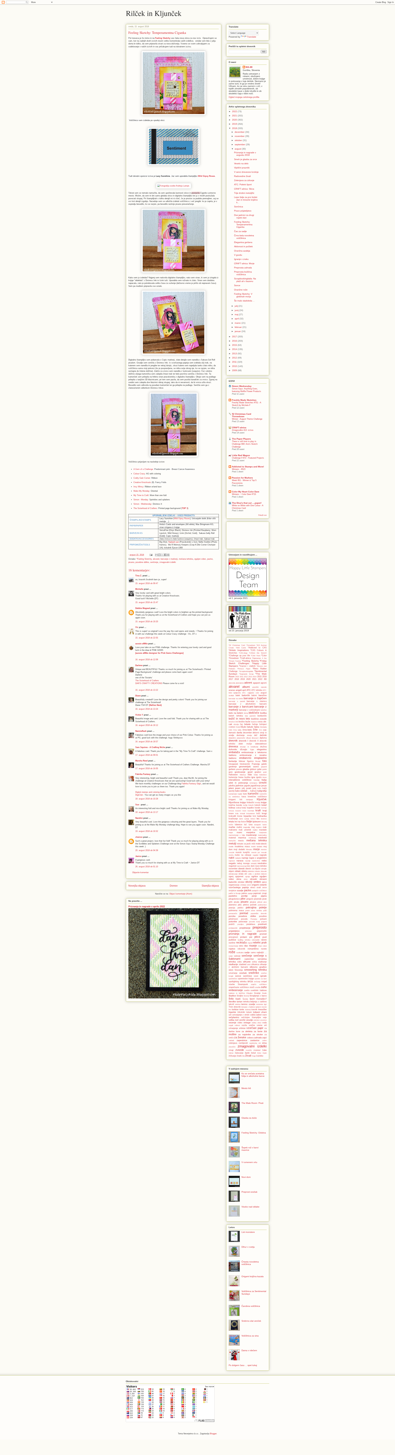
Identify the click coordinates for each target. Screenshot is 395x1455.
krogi (264, 813)
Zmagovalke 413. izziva (242, 430)
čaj (241, 724)
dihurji (248, 738)
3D (265, 679)
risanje (253, 945)
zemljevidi (243, 1043)
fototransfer (245, 764)
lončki (231, 825)
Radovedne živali (242, 176)
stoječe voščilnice (259, 984)
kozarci (238, 811)
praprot (264, 922)
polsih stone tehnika (253, 910)
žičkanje (232, 1056)
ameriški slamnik (259, 687)
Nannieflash (141, 731)
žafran (231, 1053)
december (240, 132)
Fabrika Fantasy (142, 774)
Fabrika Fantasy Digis (191, 783)
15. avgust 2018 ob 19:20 (146, 621)
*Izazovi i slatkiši (247, 666)
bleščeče (254, 712)
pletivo (246, 905)
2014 (235, 349)
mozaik (264, 852)
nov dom (251, 866)
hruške (247, 777)
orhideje (243, 885)
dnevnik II (254, 741)
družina (263, 747)
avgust (238, 149)
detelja (249, 735)
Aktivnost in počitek (243, 246)
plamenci (233, 905)
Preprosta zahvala (243, 267)
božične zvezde (259, 719)
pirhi (230, 902)
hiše (250, 774)
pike (243, 898)
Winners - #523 (238, 469)
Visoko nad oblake (250, 1206)
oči (245, 874)
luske (265, 825)
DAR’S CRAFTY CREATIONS (148, 683)
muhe (237, 855)
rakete (264, 940)
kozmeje (251, 811)
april (237, 318)
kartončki (253, 793)
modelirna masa (242, 846)
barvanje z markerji (169, 559)
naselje (247, 861)
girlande (239, 769)
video (239, 1023)
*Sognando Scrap (246, 674)
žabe (264, 1050)
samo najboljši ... (259, 952)
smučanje (233, 973)
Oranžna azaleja (242, 251)
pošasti (263, 919)
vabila (252, 1015)
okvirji (248, 881)
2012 (235, 357)
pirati (264, 899)
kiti (241, 799)
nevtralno (262, 863)
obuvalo (264, 871)
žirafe (239, 1056)
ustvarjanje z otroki (240, 1015)
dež (255, 735)
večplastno (234, 1017)
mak (265, 827)
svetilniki (254, 990)
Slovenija (239, 970)
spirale (263, 976)
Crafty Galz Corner (141, 478)
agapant (256, 683)
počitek (253, 905)
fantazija (233, 761)
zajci (264, 1037)
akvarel (156, 559)
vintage (247, 1022)
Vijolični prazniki (241, 167)
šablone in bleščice (237, 993)
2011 (234, 362)
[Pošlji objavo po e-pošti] (156, 554)
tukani (249, 1012)
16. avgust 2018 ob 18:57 (146, 741)
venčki (242, 1020)
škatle (264, 993)
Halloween (233, 775)
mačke (232, 827)
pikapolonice (234, 899)
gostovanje (240, 772)
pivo (265, 902)
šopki (238, 999)
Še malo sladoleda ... (244, 300)
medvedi (262, 837)
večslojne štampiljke (251, 1017)
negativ (232, 863)
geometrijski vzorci (249, 766)
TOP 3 (185, 508)
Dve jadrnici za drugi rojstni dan (244, 216)
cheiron (139, 837)
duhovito (233, 749)
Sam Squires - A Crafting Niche (150, 747)
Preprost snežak (249, 1192)
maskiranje (251, 835)
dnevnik (233, 740)
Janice (138, 856)
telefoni (237, 1004)
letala (231, 821)
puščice (232, 939)
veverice (263, 1020)
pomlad (244, 913)
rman (260, 946)
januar (238, 331)
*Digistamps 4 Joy (259, 658)
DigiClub (139, 795)
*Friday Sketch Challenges (248, 662)
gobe (259, 769)
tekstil (231, 1004)
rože (232, 952)
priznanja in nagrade (243, 933)
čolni (230, 730)
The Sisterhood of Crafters (145, 508)
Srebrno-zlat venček (251, 1321)
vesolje (249, 1020)
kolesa (232, 807)
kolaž (264, 805)
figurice (250, 761)
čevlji (238, 727)
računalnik (256, 940)
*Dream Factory (235, 661)
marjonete (263, 832)
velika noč (234, 1020)
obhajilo (264, 869)
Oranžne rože (240, 289)
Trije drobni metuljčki (244, 193)
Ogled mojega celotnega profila (244, 97)
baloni (254, 695)
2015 (235, 345)
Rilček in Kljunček (153, 13)
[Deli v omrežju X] (162, 554)
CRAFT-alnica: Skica (244, 189)
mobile (231, 846)
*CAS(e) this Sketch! (258, 653)
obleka (244, 871)
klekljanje (249, 800)
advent (248, 682)
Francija (256, 764)
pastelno (233, 896)
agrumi (264, 683)
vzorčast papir (254, 1028)
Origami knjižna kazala (252, 1276)
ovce (264, 887)
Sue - (137, 804)
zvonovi (257, 1050)
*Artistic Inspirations (239, 650)
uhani (264, 1012)
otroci (252, 887)
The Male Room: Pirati (252, 1103)
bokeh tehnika (236, 716)
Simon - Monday (140, 499)
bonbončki (262, 716)
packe (210, 559)
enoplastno (260, 757)
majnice (259, 827)
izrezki (263, 782)
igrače (259, 777)
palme (244, 893)
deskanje (241, 735)
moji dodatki (239, 849)
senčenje (154, 562)
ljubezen (257, 821)
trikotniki (241, 1012)
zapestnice (242, 1040)
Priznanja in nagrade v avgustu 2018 (245, 153)
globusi (253, 769)
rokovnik (241, 949)
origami (255, 884)
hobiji (256, 775)
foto (264, 761)
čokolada (263, 727)
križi (258, 813)
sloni (231, 970)
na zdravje (246, 855)
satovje (237, 956)
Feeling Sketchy (162, 38)
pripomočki (262, 931)
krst (254, 816)
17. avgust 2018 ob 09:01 (146, 755)
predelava (250, 924)
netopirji (253, 863)
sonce (238, 976)
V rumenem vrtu (249, 1162)
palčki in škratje (235, 893)
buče (247, 721)
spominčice (233, 979)
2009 (235, 370)
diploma (263, 738)
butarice (254, 722)
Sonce (237, 285)
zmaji (231, 1050)
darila (239, 732)
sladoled (242, 964)
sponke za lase (261, 979)
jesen (237, 788)
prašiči (232, 924)
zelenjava (233, 1043)
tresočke (262, 1009)
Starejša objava (210, 885)
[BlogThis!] (159, 554)
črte (255, 729)
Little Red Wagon (241, 455)
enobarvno (245, 757)
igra (253, 777)
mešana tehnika (186, 559)
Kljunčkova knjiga (237, 802)
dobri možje (245, 744)
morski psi (255, 852)
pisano (131, 562)
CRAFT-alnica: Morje (244, 263)
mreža (231, 855)
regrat (250, 943)
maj (237, 314)
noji (238, 866)
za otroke (258, 1034)
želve (259, 1053)
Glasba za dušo (249, 1118)
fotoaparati (233, 764)
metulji (232, 843)
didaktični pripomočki (237, 738)
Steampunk (243, 984)
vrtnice (242, 1028)
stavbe (232, 984)
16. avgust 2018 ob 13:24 (146, 709)
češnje (255, 724)
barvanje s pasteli (237, 701)
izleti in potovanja (238, 783)
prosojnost (233, 937)
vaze (264, 1015)
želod (253, 1053)
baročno (263, 695)
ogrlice (254, 876)
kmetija (257, 802)
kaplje (240, 794)
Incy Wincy (138, 486)
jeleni (231, 788)
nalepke (238, 858)
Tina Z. (138, 575)
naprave (232, 861)
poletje (263, 907)
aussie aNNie (141, 643)
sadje (247, 952)
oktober (239, 140)
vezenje (232, 1022)
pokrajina (251, 907)
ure (230, 1015)
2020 (235, 120)
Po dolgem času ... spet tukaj (243, 1365)
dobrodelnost (261, 744)
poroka (232, 916)
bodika (263, 713)
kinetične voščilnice (257, 797)
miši (253, 844)
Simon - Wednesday (142, 504)
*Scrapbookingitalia (246, 671)
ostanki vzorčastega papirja (248, 886)
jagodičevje (256, 786)
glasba (246, 769)
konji (244, 808)
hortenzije (233, 777)
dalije (265, 730)
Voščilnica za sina (250, 1335)
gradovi (258, 772)
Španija (245, 999)
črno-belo (247, 730)
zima (264, 1043)
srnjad (264, 982)
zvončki (249, 1050)
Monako (249, 849)
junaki (248, 788)
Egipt (252, 749)
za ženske (240, 1037)
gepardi (264, 767)
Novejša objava (137, 885)
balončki (246, 695)
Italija (264, 780)
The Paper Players (241, 439)
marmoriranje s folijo (237, 835)
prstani (243, 937)
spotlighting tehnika (237, 982)
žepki (265, 1053)
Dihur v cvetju (248, 1247)
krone (239, 816)
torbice (235, 1009)
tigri (265, 1004)
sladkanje (262, 962)
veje (265, 1017)
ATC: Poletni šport (243, 184)
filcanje (257, 761)
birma (246, 713)
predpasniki (233, 928)
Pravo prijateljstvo (242, 211)
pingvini (249, 899)
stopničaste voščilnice (239, 987)
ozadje (240, 890)
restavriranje (233, 946)
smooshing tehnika (255, 969)
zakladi (231, 1040)
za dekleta (247, 1031)
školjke (240, 996)
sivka (254, 962)
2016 (235, 341)
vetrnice (257, 1020)
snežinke (254, 972)
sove (256, 976)
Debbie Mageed (142, 608)
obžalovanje (233, 874)
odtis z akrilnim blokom (257, 874)
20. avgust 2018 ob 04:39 (146, 850)
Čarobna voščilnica (250, 1306)
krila (236, 813)
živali (248, 1055)
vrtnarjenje (233, 1028)
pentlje (244, 896)
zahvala (258, 1037)
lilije (239, 822)
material (232, 838)
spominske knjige (246, 979)
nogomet (232, 866)
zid (259, 1043)
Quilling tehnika (244, 940)
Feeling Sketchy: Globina (253, 1132)
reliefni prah (260, 942)
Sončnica (238, 206)
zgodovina (253, 1043)
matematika (262, 835)
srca (250, 981)
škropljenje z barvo (258, 996)
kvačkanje (233, 819)
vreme (259, 1025)
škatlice (232, 995)
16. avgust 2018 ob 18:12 (146, 725)
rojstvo (232, 948)
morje (256, 849)
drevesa (233, 746)
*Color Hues (255, 656)
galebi (264, 764)
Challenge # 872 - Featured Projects (248, 458)
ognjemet (239, 876)
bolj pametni (250, 716)
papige (250, 893)
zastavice (254, 1040)
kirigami (232, 799)
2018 (235, 128)
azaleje (231, 695)
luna (250, 825)
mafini (239, 827)
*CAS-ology (243, 653)
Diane (138, 696)
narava (240, 860)
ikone (265, 777)
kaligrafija (262, 791)
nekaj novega (243, 863)
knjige (264, 802)
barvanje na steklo (236, 698)
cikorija (236, 724)
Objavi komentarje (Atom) (180, 894)
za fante (258, 1031)
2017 (235, 336)
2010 (235, 366)
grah (265, 772)
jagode (247, 786)
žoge (254, 1056)
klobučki (250, 802)
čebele (247, 724)
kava (244, 797)
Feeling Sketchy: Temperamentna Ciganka (243, 224)
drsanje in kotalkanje (249, 747)
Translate (251, 37)
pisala (236, 902)
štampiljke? (261, 999)
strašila (257, 987)
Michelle (139, 589)
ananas (232, 690)
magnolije (246, 827)
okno (245, 879)
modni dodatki (256, 846)
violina (254, 1023)
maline (255, 830)
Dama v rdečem (249, 1350)
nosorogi (243, 866)
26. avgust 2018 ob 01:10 (146, 866)
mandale (263, 830)
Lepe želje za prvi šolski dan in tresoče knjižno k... (246, 200)
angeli (239, 690)
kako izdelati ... (242, 791)
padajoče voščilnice (259, 891)
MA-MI (249, 67)
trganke (232, 1012)
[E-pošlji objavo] (151, 555)
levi (236, 822)
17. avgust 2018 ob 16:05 (146, 768)
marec (238, 323)
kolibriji (238, 808)
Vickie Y (139, 715)
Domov (174, 885)
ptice (257, 936)
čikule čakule (246, 727)
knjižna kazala (235, 805)
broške (242, 722)
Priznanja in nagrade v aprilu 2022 (146, 906)
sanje (231, 956)
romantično (253, 948)
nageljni (255, 855)
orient (249, 885)
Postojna (254, 919)
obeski (241, 868)
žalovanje (239, 1053)
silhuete (247, 961)
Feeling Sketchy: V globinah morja (243, 295)
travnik (254, 1009)
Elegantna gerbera (243, 242)
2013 (235, 353)
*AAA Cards (241, 648)
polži (265, 910)
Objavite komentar (140, 872)
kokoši (257, 805)
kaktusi (253, 791)
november (240, 136)
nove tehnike (261, 866)
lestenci (264, 819)
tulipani (256, 1012)
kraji (265, 810)
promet (263, 934)
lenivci (253, 819)
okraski (253, 879)
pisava (253, 902)
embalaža (234, 752)
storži (251, 987)
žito (243, 1056)
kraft (258, 810)
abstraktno (240, 683)
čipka (256, 727)
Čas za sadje (240, 231)
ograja (247, 876)
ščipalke (249, 993)
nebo (264, 860)
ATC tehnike (256, 690)
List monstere (248, 1232)
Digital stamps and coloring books (150, 792)
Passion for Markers (242, 478)
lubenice (238, 825)
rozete (264, 949)
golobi (264, 769)
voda (264, 1023)
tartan (239, 1001)
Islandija (257, 780)
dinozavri (255, 738)
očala (241, 874)
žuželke (259, 1056)
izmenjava (253, 783)
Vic (136, 627)
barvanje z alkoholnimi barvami (248, 704)
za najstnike (244, 1034)
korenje (264, 808)
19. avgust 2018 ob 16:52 (146, 831)
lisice (243, 822)
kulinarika (262, 816)
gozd (250, 772)
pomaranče (233, 913)
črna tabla (237, 730)
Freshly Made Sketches (244, 400)
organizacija (234, 885)
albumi (246, 686)
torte (241, 1009)
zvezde (239, 1049)
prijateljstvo (234, 931)
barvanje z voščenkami (249, 710)
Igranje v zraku (241, 259)
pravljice (240, 924)
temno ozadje (248, 1004)
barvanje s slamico (257, 701)
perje (254, 896)
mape (231, 832)
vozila (244, 1025)
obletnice (251, 871)
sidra (239, 962)
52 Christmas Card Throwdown (241, 415)
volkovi (237, 1025)
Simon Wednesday (242, 386)
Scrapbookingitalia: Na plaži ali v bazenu (245, 279)
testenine (259, 1004)
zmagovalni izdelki (167, 562)
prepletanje (244, 928)
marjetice (250, 832)
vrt (265, 1025)
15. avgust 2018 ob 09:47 (146, 583)
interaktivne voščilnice (240, 780)
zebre (264, 1040)
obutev (257, 871)
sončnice (247, 976)
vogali (231, 1025)
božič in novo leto (239, 718)
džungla (243, 749)
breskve (232, 722)
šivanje (257, 993)
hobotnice (263, 775)
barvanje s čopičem (255, 698)
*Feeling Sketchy (144, 559)
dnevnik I (243, 740)
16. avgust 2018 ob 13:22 (146, 690)
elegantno (262, 749)
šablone (263, 990)
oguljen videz (200, 559)
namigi (245, 858)
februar (238, 327)
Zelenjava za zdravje (244, 180)
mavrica (242, 837)
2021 (235, 115)
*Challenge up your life (239, 655)
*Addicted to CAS (257, 648)
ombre (257, 881)
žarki (247, 1053)
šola (231, 998)
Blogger (213, 1433)
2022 (235, 111)
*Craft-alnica (245, 658)
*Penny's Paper (244, 669)
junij (237, 310)
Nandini (139, 818)
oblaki (238, 871)
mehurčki (232, 841)
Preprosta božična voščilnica (243, 273)
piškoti (259, 902)
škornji (246, 996)
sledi (248, 964)
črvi (260, 730)
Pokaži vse (262, 515)
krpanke (248, 816)
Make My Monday (141, 491)
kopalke (250, 808)
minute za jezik (244, 844)
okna (238, 879)
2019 (235, 124)
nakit (231, 857)
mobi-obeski (261, 844)
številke (232, 1001)
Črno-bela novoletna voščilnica (244, 236)
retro (241, 946)
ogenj (231, 876)
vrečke (252, 1025)
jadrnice (239, 785)
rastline (232, 943)
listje (249, 821)
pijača (264, 896)
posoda (244, 919)
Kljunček (262, 799)
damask (232, 733)
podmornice (262, 905)
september (240, 144)
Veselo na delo (241, 163)
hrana (240, 777)
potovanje (243, 922)
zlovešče (232, 1047)
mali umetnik (245, 830)
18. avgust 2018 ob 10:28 (146, 799)
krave (231, 813)
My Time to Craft (141, 495)
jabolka (232, 786)
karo (245, 794)
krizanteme (250, 813)
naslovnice (256, 861)
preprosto (260, 927)
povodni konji (254, 922)
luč (245, 825)
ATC (249, 690)
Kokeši (251, 805)
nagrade (263, 855)
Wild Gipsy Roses (206, 176)
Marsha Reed (141, 761)
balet (238, 695)
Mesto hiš (246, 1088)
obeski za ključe (252, 869)
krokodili (232, 816)
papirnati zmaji (260, 893)
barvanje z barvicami (241, 706)
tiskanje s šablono (248, 1007)
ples (240, 905)
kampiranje (233, 794)
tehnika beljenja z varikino (255, 1002)
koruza (231, 811)
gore (231, 772)
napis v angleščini (258, 858)
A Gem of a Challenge (143, 469)
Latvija (246, 819)
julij (236, 306)
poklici (240, 908)
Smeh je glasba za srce (245, 159)
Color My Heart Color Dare (245, 491)
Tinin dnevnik (235, 1007)
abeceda (232, 683)
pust (264, 937)
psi (250, 937)
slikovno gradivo (258, 967)
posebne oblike (142, 562)
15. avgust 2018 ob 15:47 (146, 602)
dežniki (263, 735)
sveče (246, 990)
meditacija (252, 838)
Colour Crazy (139, 473)
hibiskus (243, 775)
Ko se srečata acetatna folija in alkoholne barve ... (252, 1076)
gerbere (232, 769)
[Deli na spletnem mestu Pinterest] (168, 554)
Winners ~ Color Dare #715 (244, 494)
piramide (258, 899)
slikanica (255, 964)
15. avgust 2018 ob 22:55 (146, 638)
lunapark (257, 825)
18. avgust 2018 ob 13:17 (146, 812)
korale (257, 808)
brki (236, 722)
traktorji (248, 1009)
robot (265, 946)
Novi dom (246, 1177)
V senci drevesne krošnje (246, 172)
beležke (264, 710)
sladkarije (233, 964)
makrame (233, 830)
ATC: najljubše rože (250, 693)
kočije (245, 805)
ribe (246, 946)
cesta (260, 722)
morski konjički (243, 852)
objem (231, 871)
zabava (250, 1038)
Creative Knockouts (142, 482)
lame (241, 819)
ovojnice (232, 891)
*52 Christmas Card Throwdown (242, 645)
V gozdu (238, 255)
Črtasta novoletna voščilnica (250, 1263)
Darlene (139, 665)
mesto (241, 841)
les (258, 818)
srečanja (257, 982)
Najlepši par (173, 542)
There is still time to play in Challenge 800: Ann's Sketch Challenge (245, 444)
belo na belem (236, 713)
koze (244, 811)
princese (248, 931)
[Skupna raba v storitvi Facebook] (165, 554)
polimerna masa (236, 910)
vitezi (259, 1023)
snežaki (243, 973)
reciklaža (241, 942)
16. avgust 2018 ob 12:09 (146, 659)
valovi (259, 1014)
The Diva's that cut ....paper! (247, 503)
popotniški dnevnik (259, 913)
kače (259, 788)
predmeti (262, 924)
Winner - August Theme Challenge (247, 419)
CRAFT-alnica (239, 427)
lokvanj (264, 822)
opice (264, 882)
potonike (233, 921)
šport (252, 999)
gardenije (233, 767)
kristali (242, 813)
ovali (259, 887)
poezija (232, 908)
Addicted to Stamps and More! (248, 466)
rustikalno (240, 952)
